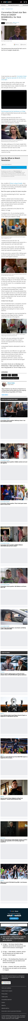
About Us (4, 1005)
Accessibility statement (7, 999)
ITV (9, 375)
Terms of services (16, 171)
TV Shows (14, 375)
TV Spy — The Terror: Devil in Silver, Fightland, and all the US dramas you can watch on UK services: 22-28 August (14, 946)
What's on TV (16, 22)
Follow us (17, 44)
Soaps (3, 8)
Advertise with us (5, 1008)
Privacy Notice (18, 172)
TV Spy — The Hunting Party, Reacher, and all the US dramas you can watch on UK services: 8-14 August (15, 960)
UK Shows (4, 375)
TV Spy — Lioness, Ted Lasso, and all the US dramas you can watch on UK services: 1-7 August (14, 968)
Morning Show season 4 (13, 5)
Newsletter (24, 44)
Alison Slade (9, 22)
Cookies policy (5, 996)
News (3, 23)
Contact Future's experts (7, 991)
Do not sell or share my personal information (11, 1011)
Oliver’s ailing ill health (16, 183)
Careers (3, 1002)
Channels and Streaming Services (10, 378)
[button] (1, 2)
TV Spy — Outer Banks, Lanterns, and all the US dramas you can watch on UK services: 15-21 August (14, 953)
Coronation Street (9, 8)
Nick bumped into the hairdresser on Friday (13, 111)
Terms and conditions (6, 988)
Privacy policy (4, 993)
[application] (14, 99)
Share (4, 44)
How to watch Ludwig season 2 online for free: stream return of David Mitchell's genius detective (14, 938)
